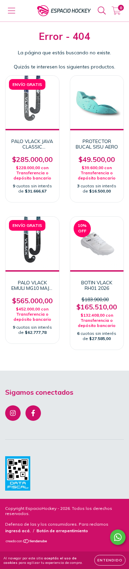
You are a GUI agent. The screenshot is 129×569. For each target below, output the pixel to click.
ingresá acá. (18, 530)
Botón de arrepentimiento (62, 530)
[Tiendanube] (26, 542)
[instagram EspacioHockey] (13, 413)
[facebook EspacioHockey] (33, 413)
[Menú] (11, 10)
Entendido (109, 560)
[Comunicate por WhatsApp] (118, 537)
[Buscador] (102, 10)
